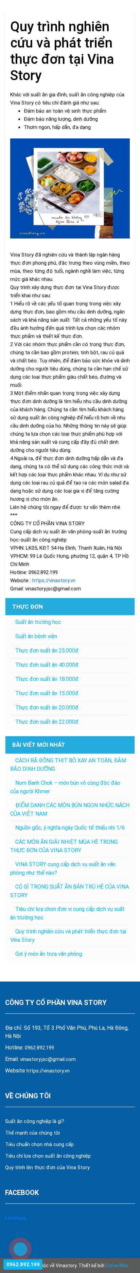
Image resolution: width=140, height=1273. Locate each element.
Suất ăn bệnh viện (36, 636)
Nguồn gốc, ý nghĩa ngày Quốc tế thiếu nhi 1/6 (70, 827)
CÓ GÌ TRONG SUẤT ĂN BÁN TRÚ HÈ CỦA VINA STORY (69, 891)
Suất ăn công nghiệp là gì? (34, 1121)
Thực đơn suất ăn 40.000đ (46, 665)
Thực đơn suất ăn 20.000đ (46, 707)
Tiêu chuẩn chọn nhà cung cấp (40, 1144)
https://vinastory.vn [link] (53, 580)
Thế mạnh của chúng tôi (32, 1133)
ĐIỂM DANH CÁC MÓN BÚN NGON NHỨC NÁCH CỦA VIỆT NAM (69, 809)
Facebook (15, 1218)
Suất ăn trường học (38, 622)
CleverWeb (116, 1265)
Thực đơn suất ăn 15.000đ (46, 693)
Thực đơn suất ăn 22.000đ (46, 722)
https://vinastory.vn (48, 1071)
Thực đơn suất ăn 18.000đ (46, 679)
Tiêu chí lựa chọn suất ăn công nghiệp (48, 1156)
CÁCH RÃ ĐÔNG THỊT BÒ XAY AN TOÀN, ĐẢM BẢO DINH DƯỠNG (68, 764)
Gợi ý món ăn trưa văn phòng (48, 954)
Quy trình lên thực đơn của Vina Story (47, 1167)
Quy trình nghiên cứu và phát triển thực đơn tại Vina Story (68, 935)
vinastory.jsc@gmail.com (48, 1059)
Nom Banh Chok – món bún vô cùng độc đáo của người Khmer (65, 787)
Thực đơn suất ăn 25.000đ (46, 650)
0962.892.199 (39, 1048)
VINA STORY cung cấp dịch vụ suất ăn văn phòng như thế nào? (63, 868)
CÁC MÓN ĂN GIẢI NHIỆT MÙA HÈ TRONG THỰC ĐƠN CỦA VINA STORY (64, 846)
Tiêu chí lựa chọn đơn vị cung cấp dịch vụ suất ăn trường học (67, 913)
